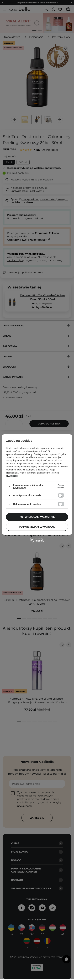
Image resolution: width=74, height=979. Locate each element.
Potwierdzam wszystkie (37, 516)
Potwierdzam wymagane (37, 526)
